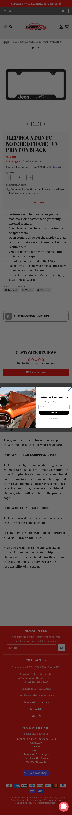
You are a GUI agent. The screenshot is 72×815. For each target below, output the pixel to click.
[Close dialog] (69, 389)
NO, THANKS (54, 418)
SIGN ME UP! (54, 413)
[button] (64, 807)
